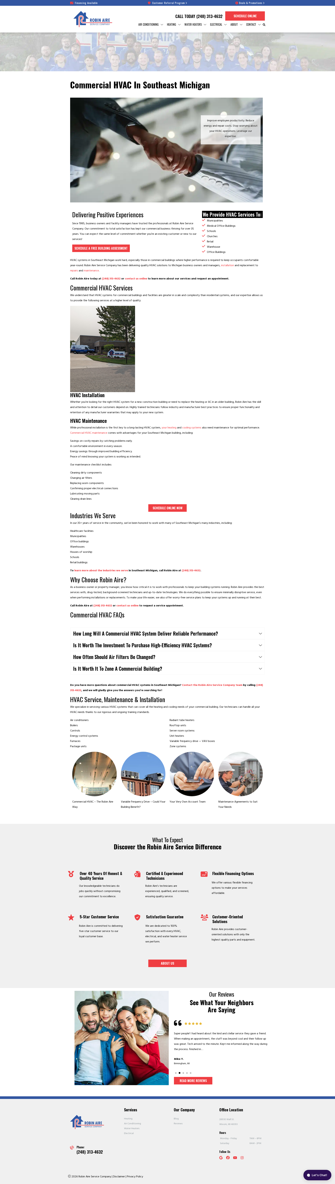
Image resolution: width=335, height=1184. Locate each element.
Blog (176, 1118)
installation (227, 265)
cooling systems (191, 427)
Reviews (178, 1123)
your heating (169, 427)
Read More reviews (193, 1080)
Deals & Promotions (250, 3)
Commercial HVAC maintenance (88, 433)
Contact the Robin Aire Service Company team (212, 685)
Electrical (129, 1133)
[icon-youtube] (235, 1158)
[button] (176, 1073)
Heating (128, 1118)
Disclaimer (119, 1176)
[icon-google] (221, 1158)
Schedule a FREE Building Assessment (101, 248)
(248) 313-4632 (209, 16)
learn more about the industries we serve (101, 570)
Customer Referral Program (168, 3)
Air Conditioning (132, 1123)
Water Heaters (131, 1128)
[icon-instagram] (242, 1158)
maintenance (91, 270)
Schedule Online (245, 16)
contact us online (136, 278)
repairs (74, 270)
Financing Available (86, 3)
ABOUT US (167, 963)
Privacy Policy (135, 1176)
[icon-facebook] (228, 1158)
